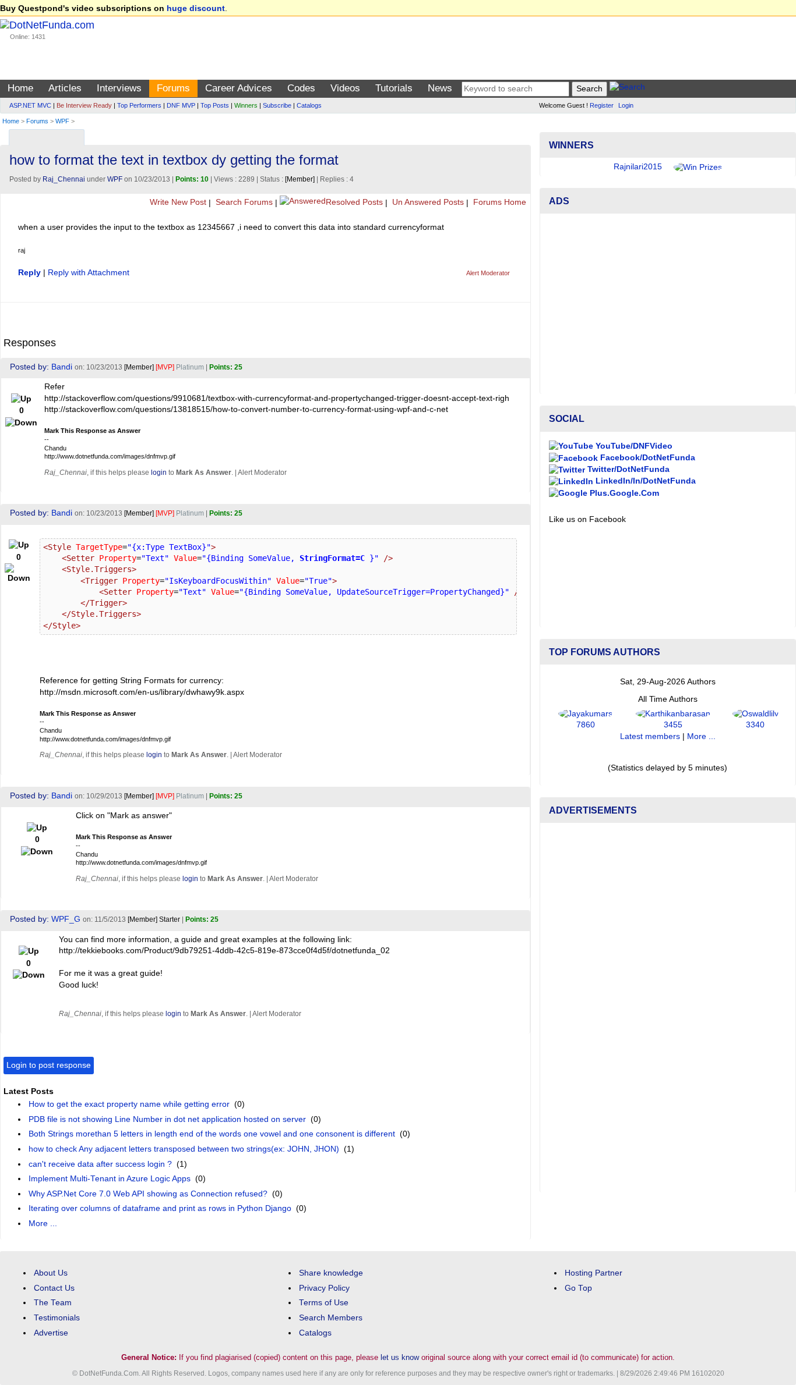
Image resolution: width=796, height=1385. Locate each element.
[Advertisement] (668, 303)
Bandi (61, 367)
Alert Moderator (488, 272)
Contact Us (54, 1288)
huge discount (196, 8)
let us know (400, 1357)
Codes (301, 88)
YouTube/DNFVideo (632, 446)
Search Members (330, 1317)
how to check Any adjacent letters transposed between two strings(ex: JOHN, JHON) (184, 1149)
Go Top (578, 1288)
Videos (345, 88)
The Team (53, 1302)
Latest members (650, 736)
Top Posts (214, 105)
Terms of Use (323, 1302)
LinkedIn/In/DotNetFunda (644, 481)
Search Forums (243, 202)
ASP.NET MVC (30, 105)
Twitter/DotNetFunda (627, 469)
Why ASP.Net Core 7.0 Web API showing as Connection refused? (148, 1193)
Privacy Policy (324, 1288)
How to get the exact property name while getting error (129, 1104)
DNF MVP (181, 105)
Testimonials (57, 1317)
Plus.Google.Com (623, 493)
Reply (29, 272)
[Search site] (627, 88)
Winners (246, 105)
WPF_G (65, 919)
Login (625, 105)
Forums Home (498, 202)
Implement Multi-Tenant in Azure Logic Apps (110, 1178)
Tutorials (394, 88)
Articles (65, 88)
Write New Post (176, 202)
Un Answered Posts (427, 202)
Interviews (119, 88)
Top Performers (139, 105)
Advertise (51, 1333)
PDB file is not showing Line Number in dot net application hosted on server (167, 1119)
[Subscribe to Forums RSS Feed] (520, 134)
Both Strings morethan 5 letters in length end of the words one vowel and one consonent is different (212, 1134)
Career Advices (238, 88)
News (440, 88)
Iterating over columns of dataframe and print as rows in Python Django (160, 1208)
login (159, 472)
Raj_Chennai (64, 179)
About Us (51, 1273)
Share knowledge (331, 1273)
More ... (43, 1223)
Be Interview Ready (84, 105)
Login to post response (48, 1065)
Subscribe (277, 105)
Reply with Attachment (88, 272)
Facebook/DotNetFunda (646, 457)
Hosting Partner (593, 1273)
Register (602, 105)
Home (20, 88)
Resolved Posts (354, 202)
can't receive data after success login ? (100, 1164)
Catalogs (309, 105)
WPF (62, 121)
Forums (173, 88)
